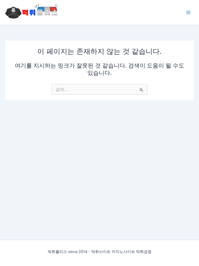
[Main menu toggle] (188, 12)
